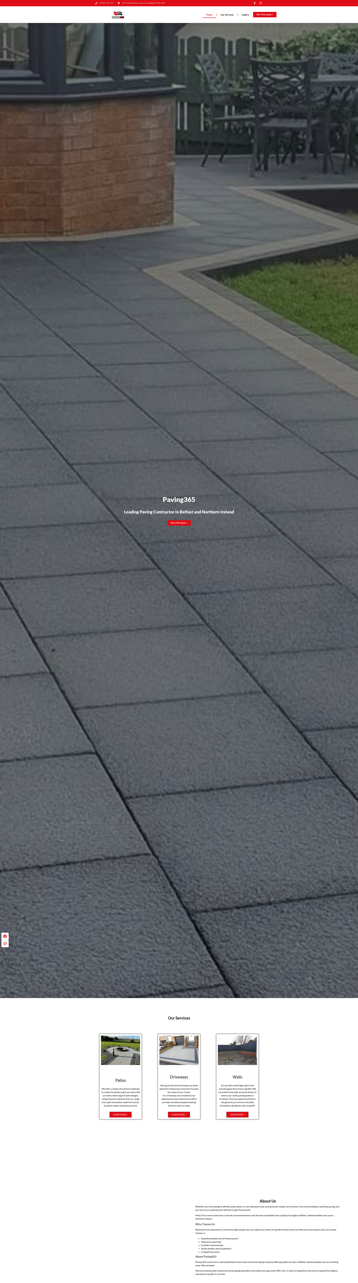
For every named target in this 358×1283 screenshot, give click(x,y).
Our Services (227, 14)
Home (209, 14)
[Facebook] (5, 936)
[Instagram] (5, 943)
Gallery (245, 14)
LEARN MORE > (120, 1114)
